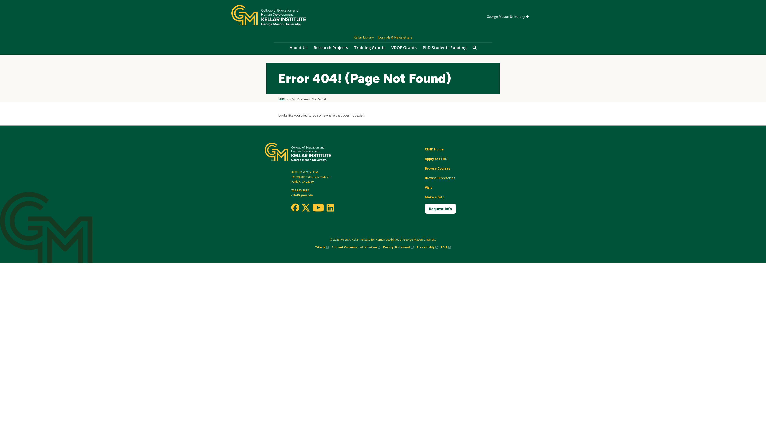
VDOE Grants (404, 47)
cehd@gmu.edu (302, 195)
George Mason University (506, 16)
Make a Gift (434, 197)
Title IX (322, 247)
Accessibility (427, 247)
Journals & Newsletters (395, 37)
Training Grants (369, 47)
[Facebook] (295, 208)
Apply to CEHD (436, 159)
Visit (428, 187)
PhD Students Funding (445, 47)
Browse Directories (440, 178)
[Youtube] (318, 208)
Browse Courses (437, 168)
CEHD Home (434, 149)
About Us (299, 47)
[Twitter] (305, 208)
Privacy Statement (398, 247)
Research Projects (331, 47)
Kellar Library (364, 37)
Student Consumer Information (356, 247)
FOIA (446, 247)
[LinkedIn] (330, 208)
